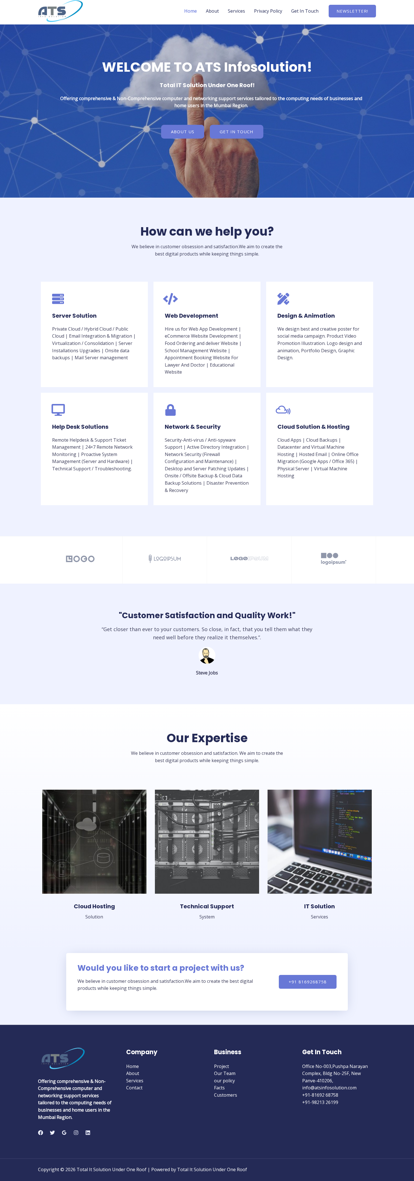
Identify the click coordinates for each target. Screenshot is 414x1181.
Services (236, 11)
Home (190, 11)
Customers (225, 1095)
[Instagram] (76, 1132)
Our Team (224, 1073)
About (212, 11)
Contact (134, 1088)
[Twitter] (52, 1132)
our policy (224, 1081)
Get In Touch (305, 11)
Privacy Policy (268, 11)
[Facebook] (40, 1132)
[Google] (64, 1132)
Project (221, 1066)
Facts (219, 1088)
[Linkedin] (87, 1132)
